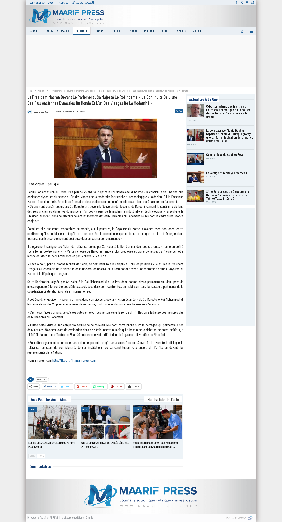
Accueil (35, 31)
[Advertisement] (141, 62)
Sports (181, 31)
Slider (32, 409)
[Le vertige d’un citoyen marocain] (195, 177)
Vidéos (197, 31)
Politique (81, 31)
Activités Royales (58, 31)
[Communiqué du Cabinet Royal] (195, 159)
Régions (149, 31)
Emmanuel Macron (41, 379)
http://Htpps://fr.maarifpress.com (74, 360)
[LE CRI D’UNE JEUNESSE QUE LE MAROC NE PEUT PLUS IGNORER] (53, 422)
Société (165, 31)
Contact (63, 2)
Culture (118, 31)
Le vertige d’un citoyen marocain (227, 173)
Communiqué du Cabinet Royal (225, 154)
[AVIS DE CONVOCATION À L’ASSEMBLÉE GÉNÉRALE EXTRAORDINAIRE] (105, 422)
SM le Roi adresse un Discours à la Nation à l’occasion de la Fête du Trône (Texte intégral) (227, 194)
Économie (100, 31)
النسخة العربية (85, 2)
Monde (133, 31)
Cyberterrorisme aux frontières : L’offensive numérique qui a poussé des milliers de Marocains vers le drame (228, 111)
